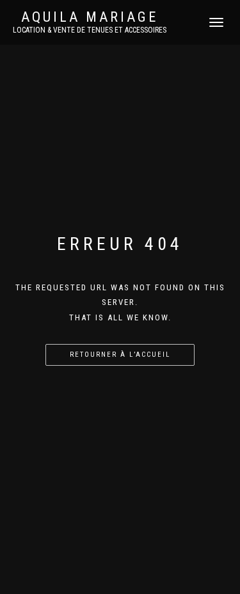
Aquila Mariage (89, 17)
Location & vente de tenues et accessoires (89, 30)
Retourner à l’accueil (120, 354)
